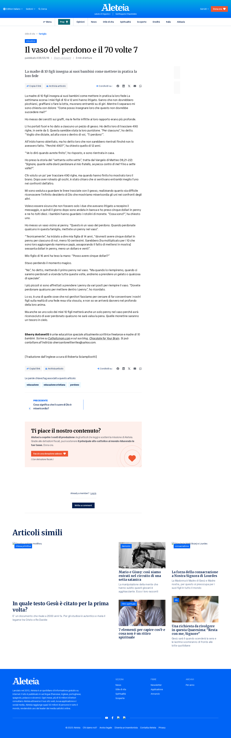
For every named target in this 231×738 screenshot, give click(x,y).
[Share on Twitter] (129, 86)
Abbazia (181, 21)
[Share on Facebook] (118, 86)
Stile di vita (108, 21)
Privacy (162, 727)
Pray (62, 21)
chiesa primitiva (23, 546)
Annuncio (155, 693)
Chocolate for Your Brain (104, 338)
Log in (93, 493)
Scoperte (141, 21)
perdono (74, 384)
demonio (126, 546)
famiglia (42, 33)
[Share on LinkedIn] (123, 86)
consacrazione (182, 546)
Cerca (44, 9)
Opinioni (81, 21)
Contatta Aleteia (148, 727)
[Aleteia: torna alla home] (115, 7)
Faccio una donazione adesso (47, 453)
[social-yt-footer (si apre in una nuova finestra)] (106, 717)
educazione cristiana (54, 384)
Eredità (156, 21)
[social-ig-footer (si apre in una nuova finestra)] (124, 717)
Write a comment (83, 505)
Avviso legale (105, 727)
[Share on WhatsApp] (140, 86)
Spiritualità (125, 21)
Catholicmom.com (59, 338)
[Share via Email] (135, 86)
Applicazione (157, 689)
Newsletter (156, 685)
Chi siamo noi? (90, 727)
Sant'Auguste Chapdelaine (126, 14)
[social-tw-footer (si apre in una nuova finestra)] (118, 717)
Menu (49, 21)
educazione (33, 384)
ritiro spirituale (129, 603)
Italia (168, 21)
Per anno (190, 685)
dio (176, 600)
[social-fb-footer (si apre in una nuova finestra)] (112, 717)
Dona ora (217, 8)
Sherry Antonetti (62, 58)
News (94, 21)
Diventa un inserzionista (126, 727)
